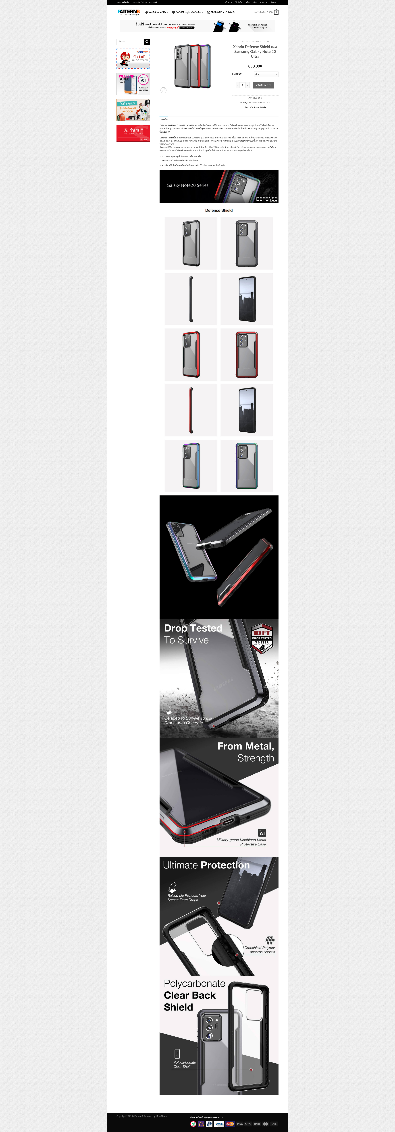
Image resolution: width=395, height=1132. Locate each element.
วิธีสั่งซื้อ (238, 2)
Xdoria (263, 107)
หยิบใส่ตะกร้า (263, 85)
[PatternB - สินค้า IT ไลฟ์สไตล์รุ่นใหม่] (128, 12)
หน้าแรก (228, 2)
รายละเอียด (164, 119)
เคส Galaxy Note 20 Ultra (255, 42)
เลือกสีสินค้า (237, 74)
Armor (256, 107)
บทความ (263, 2)
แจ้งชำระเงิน (251, 2)
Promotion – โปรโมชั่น (223, 12)
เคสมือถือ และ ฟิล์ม (157, 12)
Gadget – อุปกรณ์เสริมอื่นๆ (188, 12)
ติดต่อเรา (275, 2)
